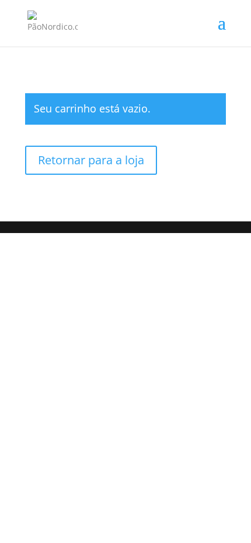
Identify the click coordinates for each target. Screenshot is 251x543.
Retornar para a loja (91, 160)
